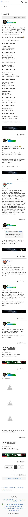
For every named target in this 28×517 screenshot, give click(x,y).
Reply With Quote (22, 134)
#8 (25, 346)
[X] (16, 496)
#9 (25, 372)
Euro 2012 (5, 14)
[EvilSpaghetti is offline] (5, 349)
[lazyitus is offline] (5, 185)
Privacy (22, 508)
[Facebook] (13, 496)
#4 (25, 223)
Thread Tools (17, 17)
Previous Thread (10, 478)
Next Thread (18, 478)
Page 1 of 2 (8, 467)
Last (14, 471)
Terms (8, 508)
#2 (25, 138)
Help (4, 508)
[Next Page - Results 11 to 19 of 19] (22, 467)
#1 (25, 20)
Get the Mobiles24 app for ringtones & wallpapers (14, 501)
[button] (22, 2)
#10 (25, 441)
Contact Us (12, 510)
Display (22, 17)
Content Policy (15, 508)
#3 (25, 182)
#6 (25, 284)
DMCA (17, 510)
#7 (25, 321)
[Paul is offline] (5, 22)
